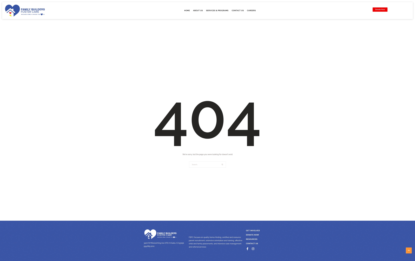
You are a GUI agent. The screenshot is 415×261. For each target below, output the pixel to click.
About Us (198, 11)
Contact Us (238, 11)
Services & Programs (217, 11)
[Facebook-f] (247, 248)
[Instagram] (253, 248)
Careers (251, 11)
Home (187, 11)
